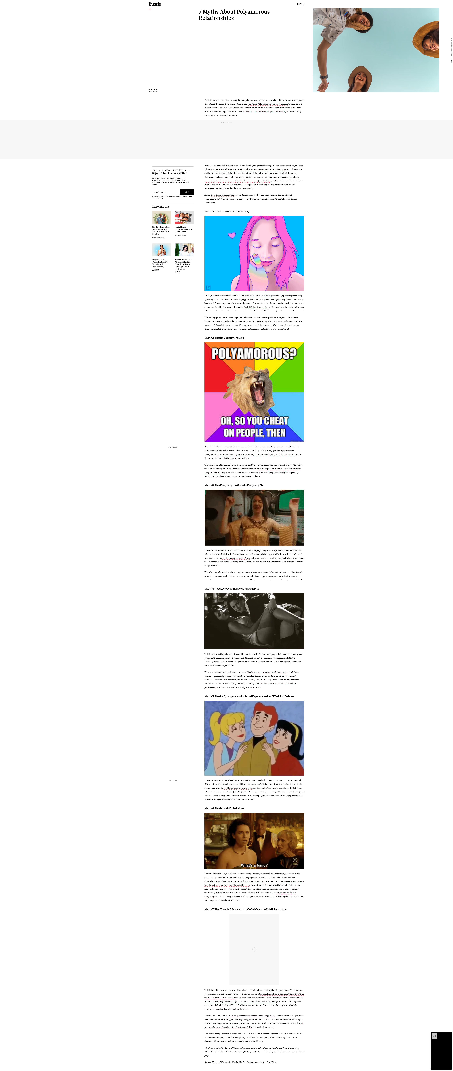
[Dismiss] (449, 1034)
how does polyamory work (223, 194)
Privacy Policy (159, 198)
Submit (186, 192)
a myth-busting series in (235, 557)
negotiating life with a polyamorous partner (268, 103)
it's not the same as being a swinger (236, 788)
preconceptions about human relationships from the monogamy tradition (237, 180)
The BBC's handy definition (256, 307)
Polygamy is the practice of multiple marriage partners (265, 295)
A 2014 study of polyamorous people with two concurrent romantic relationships (241, 1001)
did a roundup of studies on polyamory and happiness (249, 1015)
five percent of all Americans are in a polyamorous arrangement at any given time (248, 169)
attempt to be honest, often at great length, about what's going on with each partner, (256, 454)
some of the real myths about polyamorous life (264, 111)
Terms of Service (187, 196)
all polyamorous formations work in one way (266, 672)
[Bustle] (155, 4)
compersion (259, 881)
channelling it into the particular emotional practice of (229, 881)
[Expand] (433, 1034)
